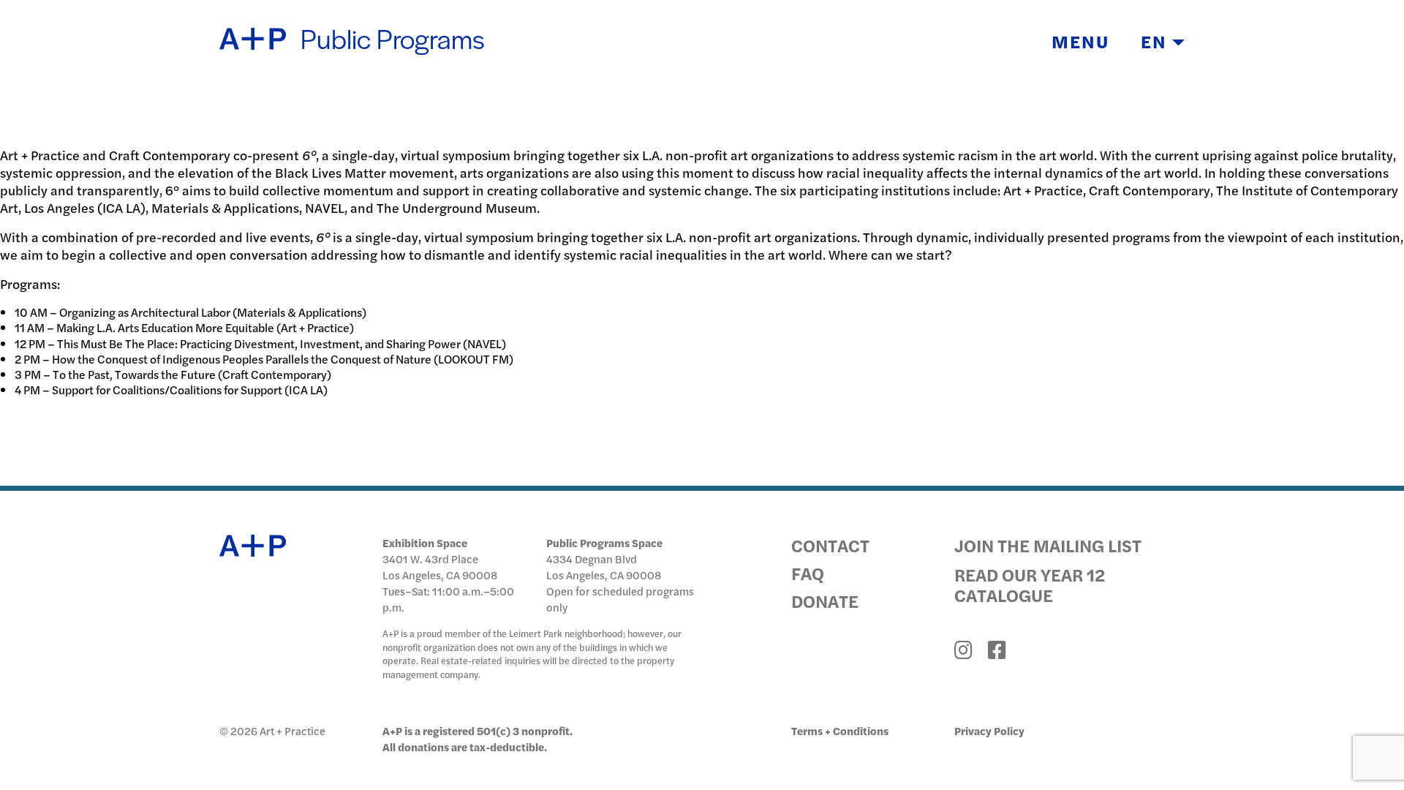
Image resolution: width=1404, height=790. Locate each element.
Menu (1080, 41)
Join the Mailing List (1047, 545)
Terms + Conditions (839, 730)
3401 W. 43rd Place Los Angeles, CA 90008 (439, 566)
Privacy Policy (989, 730)
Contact (830, 545)
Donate (824, 600)
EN (1156, 41)
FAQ (807, 573)
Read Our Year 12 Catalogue (1029, 584)
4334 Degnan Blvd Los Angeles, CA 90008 (603, 566)
